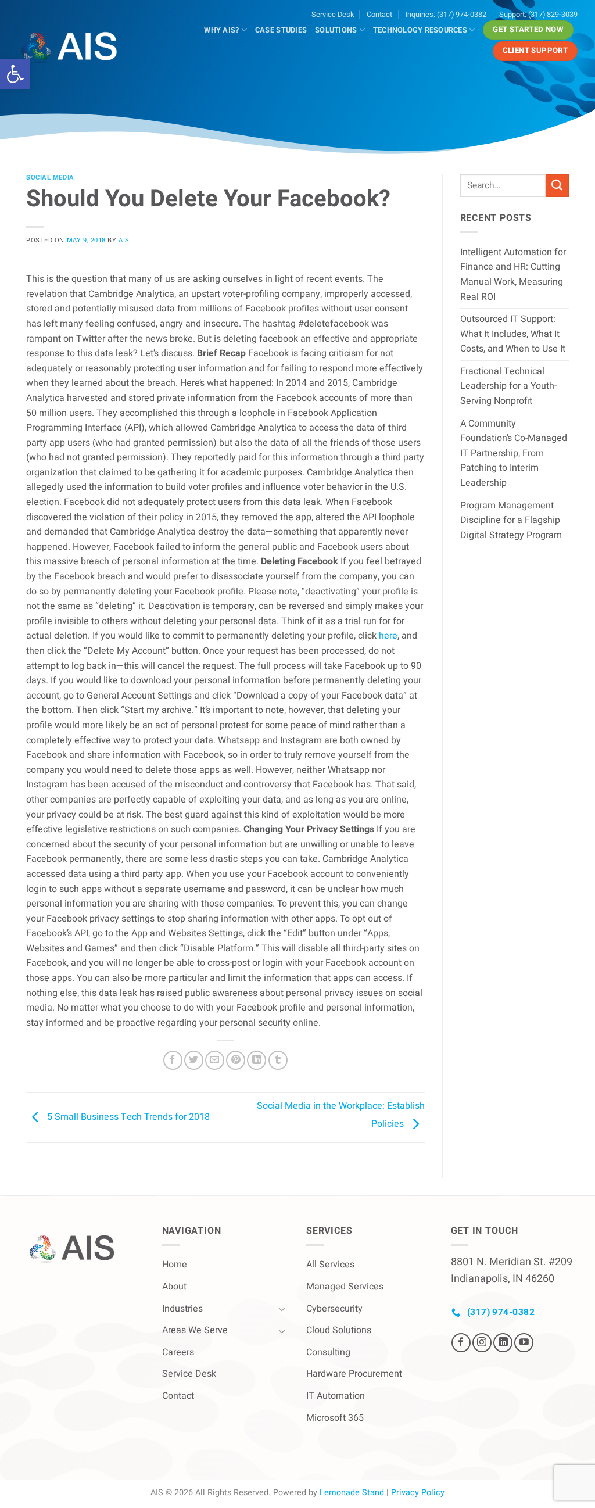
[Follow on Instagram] (482, 1342)
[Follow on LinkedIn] (502, 1342)
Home (174, 1264)
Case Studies (281, 30)
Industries (182, 1309)
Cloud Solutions (338, 1330)
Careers (178, 1352)
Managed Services (344, 1287)
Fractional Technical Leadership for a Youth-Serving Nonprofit (508, 386)
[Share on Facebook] (172, 1060)
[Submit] (557, 185)
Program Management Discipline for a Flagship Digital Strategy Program (511, 520)
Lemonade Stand (352, 1492)
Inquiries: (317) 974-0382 (446, 14)
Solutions (336, 30)
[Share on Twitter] (193, 1060)
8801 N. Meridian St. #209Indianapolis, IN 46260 (511, 1270)
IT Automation (335, 1396)
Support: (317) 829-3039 (538, 14)
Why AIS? (221, 30)
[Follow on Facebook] (461, 1342)
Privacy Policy (418, 1492)
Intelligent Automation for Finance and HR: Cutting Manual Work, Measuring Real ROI (513, 274)
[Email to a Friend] (214, 1060)
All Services (330, 1264)
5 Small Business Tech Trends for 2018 (127, 1117)
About (174, 1287)
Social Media (50, 177)
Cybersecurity (334, 1309)
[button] (15, 74)
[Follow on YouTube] (523, 1342)
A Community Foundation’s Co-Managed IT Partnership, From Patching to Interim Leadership (513, 453)
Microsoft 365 (335, 1418)
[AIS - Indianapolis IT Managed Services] (75, 47)
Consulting (328, 1352)
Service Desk (332, 14)
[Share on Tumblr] (278, 1060)
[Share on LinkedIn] (256, 1060)
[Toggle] (282, 1309)
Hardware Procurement (354, 1374)
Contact (379, 14)
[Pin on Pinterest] (235, 1060)
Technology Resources (420, 30)
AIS (124, 240)
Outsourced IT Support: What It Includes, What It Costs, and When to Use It (512, 334)
